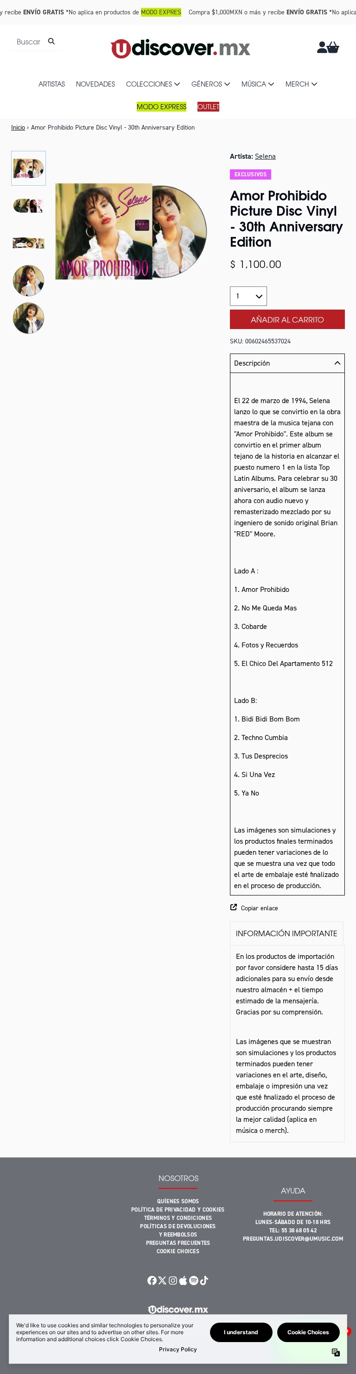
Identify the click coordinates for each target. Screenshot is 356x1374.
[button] (287, 908)
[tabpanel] (287, 1043)
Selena (265, 156)
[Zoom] (131, 231)
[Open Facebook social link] (152, 1280)
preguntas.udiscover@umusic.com (293, 1239)
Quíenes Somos (178, 1201)
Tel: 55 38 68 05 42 (293, 1230)
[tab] (286, 933)
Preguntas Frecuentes (178, 1243)
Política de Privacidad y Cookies (178, 1209)
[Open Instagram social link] (173, 1280)
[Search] (51, 41)
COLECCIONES (149, 83)
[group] (28, 168)
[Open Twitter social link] (162, 1280)
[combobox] (36, 41)
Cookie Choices (178, 1251)
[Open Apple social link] (183, 1280)
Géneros (206, 83)
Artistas (51, 83)
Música (254, 83)
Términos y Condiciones (178, 1218)
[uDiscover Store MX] (181, 47)
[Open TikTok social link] (204, 1280)
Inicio (18, 127)
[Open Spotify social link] (193, 1280)
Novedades (95, 83)
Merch (297, 83)
